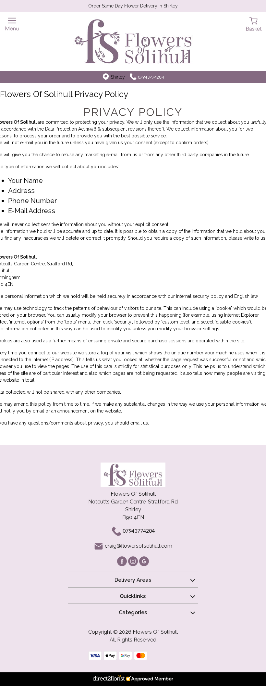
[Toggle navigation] (12, 24)
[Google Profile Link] (144, 561)
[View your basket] (254, 24)
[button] (133, 579)
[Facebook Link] (122, 561)
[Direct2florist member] (133, 679)
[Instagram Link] (133, 561)
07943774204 (151, 77)
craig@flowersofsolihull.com (138, 546)
